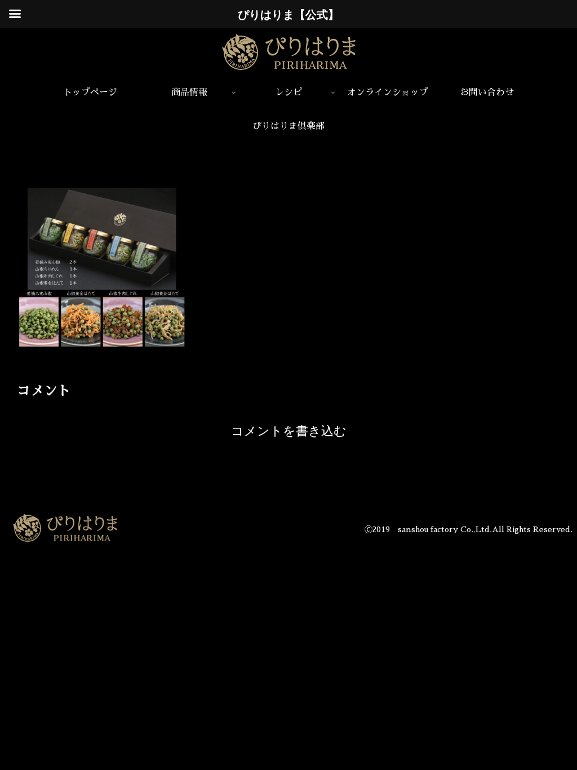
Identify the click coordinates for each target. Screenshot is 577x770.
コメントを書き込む (289, 431)
